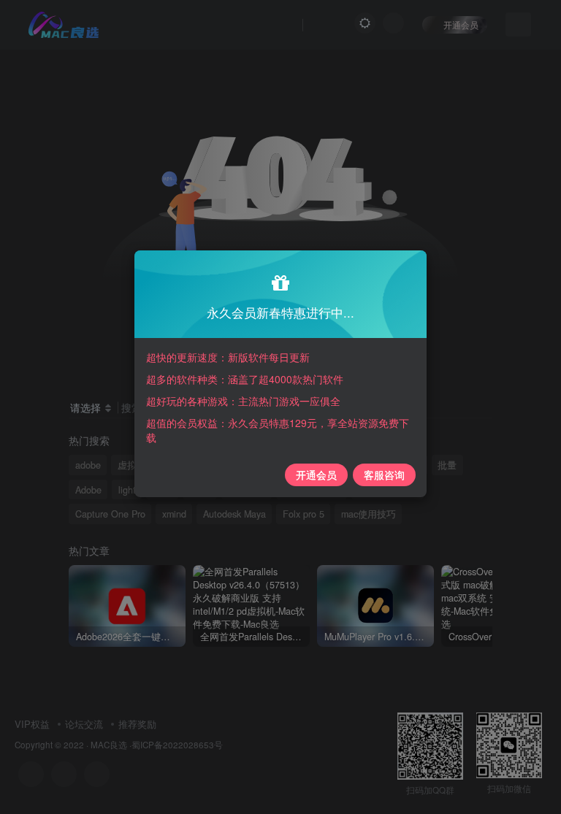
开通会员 (316, 474)
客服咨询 (384, 474)
